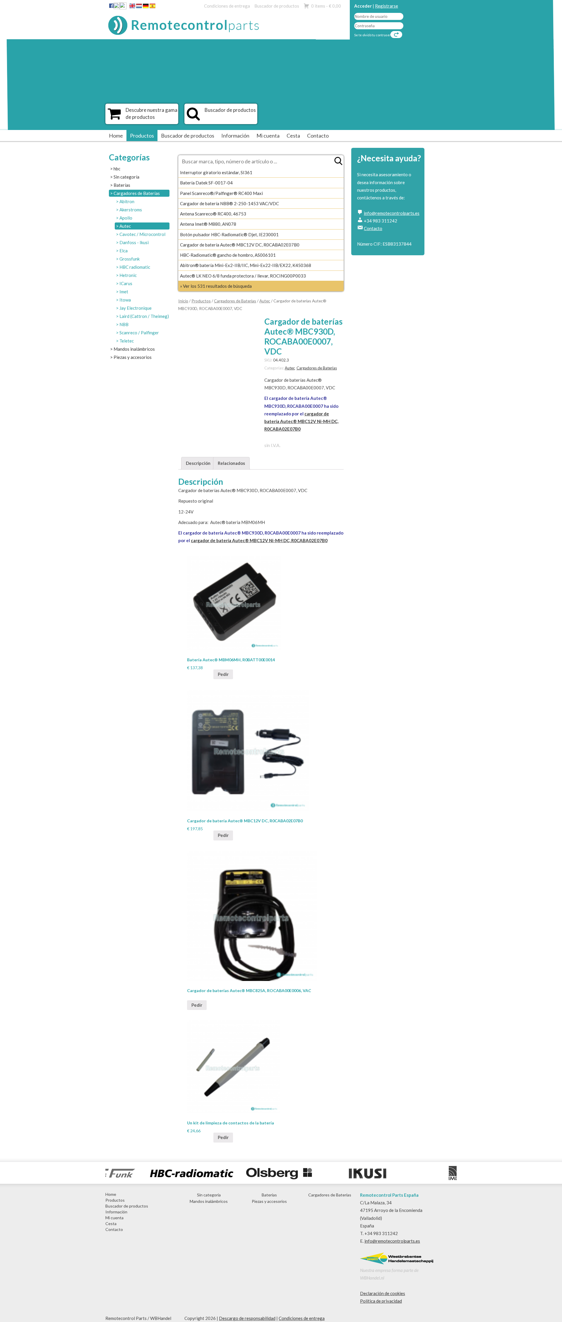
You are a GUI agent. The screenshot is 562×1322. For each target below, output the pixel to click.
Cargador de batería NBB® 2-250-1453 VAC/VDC (229, 203)
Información (235, 135)
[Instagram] (122, 7)
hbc (117, 168)
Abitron (126, 201)
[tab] (198, 463)
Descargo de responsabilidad (247, 1318)
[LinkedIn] (117, 7)
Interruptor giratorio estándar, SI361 (216, 172)
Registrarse (386, 5)
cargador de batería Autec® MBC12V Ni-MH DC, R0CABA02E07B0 (301, 421)
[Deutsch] (146, 7)
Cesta (293, 135)
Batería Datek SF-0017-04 (206, 182)
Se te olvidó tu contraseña (373, 35)
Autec (125, 226)
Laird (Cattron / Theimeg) (144, 316)
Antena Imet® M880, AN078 (208, 224)
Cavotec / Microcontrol (142, 234)
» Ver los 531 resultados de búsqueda (216, 286)
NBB (123, 324)
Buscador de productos (276, 5)
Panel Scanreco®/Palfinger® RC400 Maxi (221, 193)
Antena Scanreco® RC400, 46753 (213, 213)
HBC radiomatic (134, 267)
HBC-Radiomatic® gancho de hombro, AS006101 (228, 255)
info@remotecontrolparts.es (391, 213)
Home (116, 135)
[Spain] (152, 7)
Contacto (318, 135)
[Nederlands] (139, 7)
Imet (123, 291)
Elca (123, 250)
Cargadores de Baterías (137, 193)
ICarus (125, 283)
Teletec (126, 340)
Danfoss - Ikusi (134, 242)
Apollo (125, 217)
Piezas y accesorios (133, 357)
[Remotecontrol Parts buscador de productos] (193, 116)
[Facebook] (111, 5)
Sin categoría (126, 176)
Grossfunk (129, 258)
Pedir (223, 674)
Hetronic (128, 275)
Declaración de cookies (382, 1293)
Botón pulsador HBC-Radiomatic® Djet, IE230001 (229, 234)
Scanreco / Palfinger (139, 332)
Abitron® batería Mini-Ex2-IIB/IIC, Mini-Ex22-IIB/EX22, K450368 (245, 265)
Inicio (183, 300)
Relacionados (231, 463)
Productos (142, 135)
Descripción (198, 463)
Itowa (125, 299)
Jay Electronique (135, 308)
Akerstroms (130, 209)
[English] (132, 7)
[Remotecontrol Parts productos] (114, 116)
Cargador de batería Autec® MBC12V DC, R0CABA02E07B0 (239, 244)
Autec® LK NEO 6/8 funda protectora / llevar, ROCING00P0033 (243, 275)
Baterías (122, 185)
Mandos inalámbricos (134, 349)
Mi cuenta (268, 135)
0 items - (326, 5)
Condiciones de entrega (227, 5)
